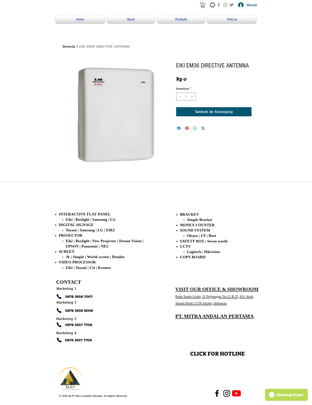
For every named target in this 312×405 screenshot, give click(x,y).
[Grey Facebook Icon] (219, 5)
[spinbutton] (186, 96)
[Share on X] (203, 128)
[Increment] (192, 96)
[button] (203, 5)
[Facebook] (216, 393)
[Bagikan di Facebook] (178, 128)
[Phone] (59, 296)
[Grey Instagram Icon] (225, 5)
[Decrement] (179, 96)
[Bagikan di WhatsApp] (195, 128)
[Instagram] (226, 393)
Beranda (69, 46)
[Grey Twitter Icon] (231, 5)
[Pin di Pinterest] (187, 128)
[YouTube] (212, 5)
